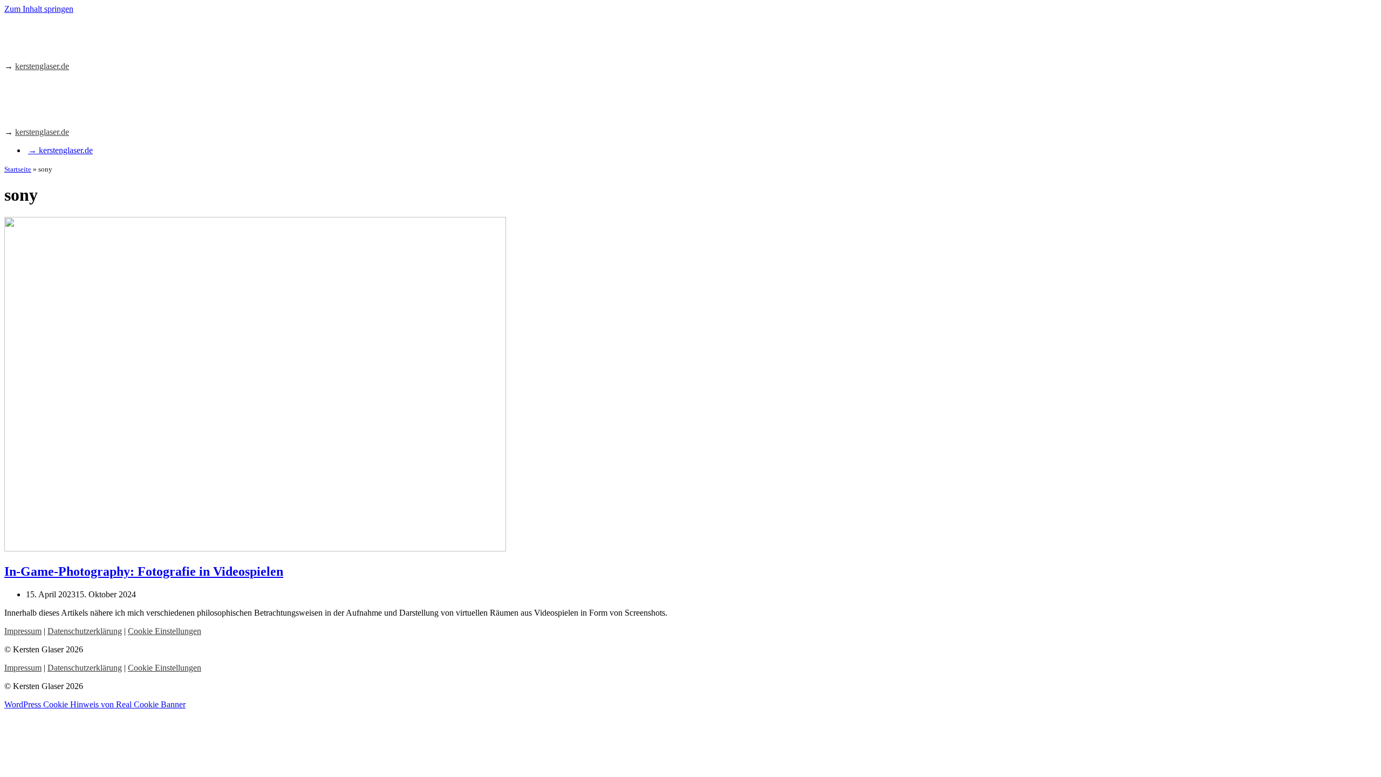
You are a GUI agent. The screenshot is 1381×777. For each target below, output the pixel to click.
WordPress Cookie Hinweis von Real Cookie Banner (95, 704)
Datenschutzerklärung (84, 631)
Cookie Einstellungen (164, 631)
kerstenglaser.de (42, 66)
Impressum (23, 631)
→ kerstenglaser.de (60, 150)
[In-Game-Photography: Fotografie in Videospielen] (255, 548)
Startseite (17, 169)
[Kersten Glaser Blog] (52, 47)
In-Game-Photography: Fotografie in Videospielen (143, 571)
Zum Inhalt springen (38, 8)
